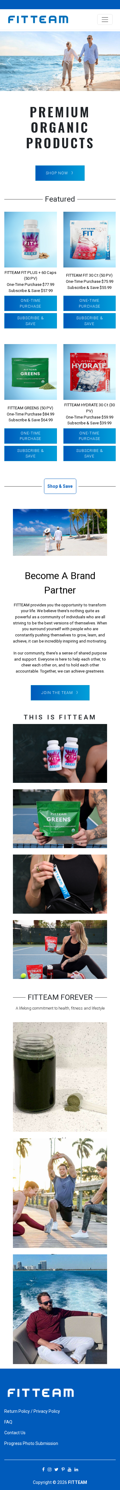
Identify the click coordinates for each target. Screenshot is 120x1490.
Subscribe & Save (30, 321)
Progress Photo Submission (31, 1443)
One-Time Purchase (30, 303)
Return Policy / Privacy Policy (32, 1411)
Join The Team (57, 693)
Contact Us (15, 1432)
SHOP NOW (57, 173)
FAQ (8, 1422)
